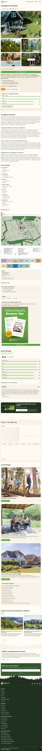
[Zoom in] (40, 444)
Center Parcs (3, 710)
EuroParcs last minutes (8, 592)
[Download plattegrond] (21, 240)
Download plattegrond (7, 278)
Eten (17, 443)
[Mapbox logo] (3, 459)
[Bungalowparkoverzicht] (4, 2)
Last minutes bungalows (6, 743)
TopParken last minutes (8, 595)
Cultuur (11, 443)
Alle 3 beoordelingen (7, 106)
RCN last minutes (6, 590)
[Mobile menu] (40, 2)
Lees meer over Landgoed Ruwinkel (8, 86)
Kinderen (36, 443)
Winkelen (23, 443)
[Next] (40, 383)
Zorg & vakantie (4, 732)
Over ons (3, 693)
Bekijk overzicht (5, 659)
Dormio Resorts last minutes (9, 598)
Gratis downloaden (20, 344)
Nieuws (2, 695)
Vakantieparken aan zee (6, 738)
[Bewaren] (18, 9)
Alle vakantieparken (5, 713)
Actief (29, 443)
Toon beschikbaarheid (20, 71)
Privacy (2, 690)
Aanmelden (21, 673)
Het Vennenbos (4, 718)
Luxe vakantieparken (5, 734)
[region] (21, 451)
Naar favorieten (32, 410)
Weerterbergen (4, 723)
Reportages (3, 697)
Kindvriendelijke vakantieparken (7, 741)
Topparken (3, 706)
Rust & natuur (15, 298)
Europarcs (3, 708)
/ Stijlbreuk (7, 749)
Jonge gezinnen (8, 298)
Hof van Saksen (4, 719)
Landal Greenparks (5, 712)
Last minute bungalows (8, 587)
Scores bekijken (5, 396)
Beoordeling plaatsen (6, 353)
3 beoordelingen (6, 8)
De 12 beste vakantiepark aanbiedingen (11, 585)
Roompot (3, 705)
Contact (2, 701)
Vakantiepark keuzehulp (8, 601)
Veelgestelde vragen (5, 282)
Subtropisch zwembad (5, 736)
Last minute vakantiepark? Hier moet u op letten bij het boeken (16, 603)
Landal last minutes (7, 593)
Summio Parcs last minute (8, 596)
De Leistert (3, 728)
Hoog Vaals (3, 721)
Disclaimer (3, 692)
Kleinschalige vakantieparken (7, 739)
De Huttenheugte (4, 726)
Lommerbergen (4, 725)
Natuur (5, 443)
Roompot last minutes (8, 599)
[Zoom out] (40, 445)
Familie (3, 298)
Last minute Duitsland (7, 588)
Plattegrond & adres (5, 209)
